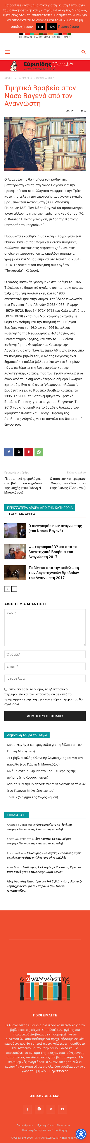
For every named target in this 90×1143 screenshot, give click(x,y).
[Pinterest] (28, 452)
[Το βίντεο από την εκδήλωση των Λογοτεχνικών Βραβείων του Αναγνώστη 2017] (15, 572)
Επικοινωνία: (30, 1080)
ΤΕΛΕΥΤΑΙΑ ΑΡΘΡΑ (21, 514)
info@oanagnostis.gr (55, 1080)
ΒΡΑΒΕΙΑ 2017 (45, 78)
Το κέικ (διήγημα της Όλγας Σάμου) (32, 797)
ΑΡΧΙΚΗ (8, 78)
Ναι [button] (40, 26)
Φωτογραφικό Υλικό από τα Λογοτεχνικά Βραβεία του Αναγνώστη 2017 (52, 552)
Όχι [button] (52, 26)
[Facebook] (8, 452)
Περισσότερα (58, 1071)
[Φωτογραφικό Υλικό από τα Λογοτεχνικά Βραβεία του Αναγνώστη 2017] (15, 551)
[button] (7, 52)
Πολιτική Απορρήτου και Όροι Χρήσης (45, 1130)
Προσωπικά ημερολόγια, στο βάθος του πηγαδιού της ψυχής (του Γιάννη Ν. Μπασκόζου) (23, 485)
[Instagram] (39, 1109)
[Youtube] (62, 1109)
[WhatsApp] (39, 452)
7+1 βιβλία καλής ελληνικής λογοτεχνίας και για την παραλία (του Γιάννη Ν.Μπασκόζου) (45, 885)
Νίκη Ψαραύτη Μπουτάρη (24, 881)
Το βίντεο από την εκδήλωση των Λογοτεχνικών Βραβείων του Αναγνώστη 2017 (53, 572)
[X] (18, 452)
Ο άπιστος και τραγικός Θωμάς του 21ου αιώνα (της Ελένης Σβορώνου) (68, 483)
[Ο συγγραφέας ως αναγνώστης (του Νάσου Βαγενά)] (15, 530)
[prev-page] (7, 589)
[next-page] (14, 589)
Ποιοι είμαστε (24, 1125)
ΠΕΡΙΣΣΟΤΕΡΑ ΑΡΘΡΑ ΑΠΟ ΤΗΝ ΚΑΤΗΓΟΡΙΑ (40, 508)
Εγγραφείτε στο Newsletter (53, 1125)
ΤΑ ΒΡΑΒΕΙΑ (24, 78)
